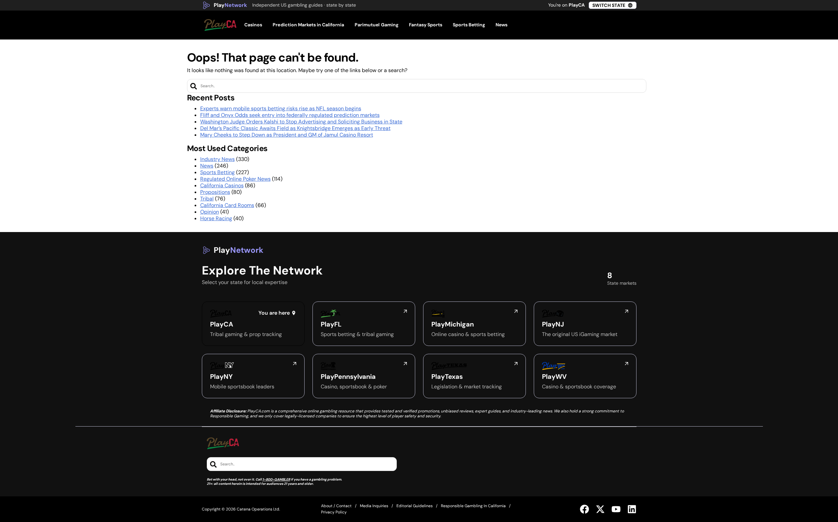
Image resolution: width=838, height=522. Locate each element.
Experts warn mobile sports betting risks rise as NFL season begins (280, 108)
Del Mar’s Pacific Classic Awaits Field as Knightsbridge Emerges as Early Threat (295, 128)
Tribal (207, 198)
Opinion (209, 211)
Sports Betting (217, 172)
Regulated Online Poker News (235, 178)
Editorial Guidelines (414, 506)
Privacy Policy (334, 512)
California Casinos (222, 185)
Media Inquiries (374, 506)
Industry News (217, 159)
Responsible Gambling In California (473, 506)
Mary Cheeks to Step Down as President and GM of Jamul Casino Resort (286, 134)
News (206, 165)
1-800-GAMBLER (276, 479)
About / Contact (336, 506)
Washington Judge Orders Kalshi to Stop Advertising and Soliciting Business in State (301, 121)
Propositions (215, 192)
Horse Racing (216, 218)
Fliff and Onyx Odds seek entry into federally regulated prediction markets (290, 115)
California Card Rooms (227, 205)
